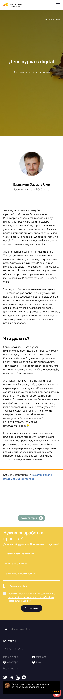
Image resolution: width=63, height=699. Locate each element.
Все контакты (10, 668)
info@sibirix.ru (11, 656)
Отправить (32, 608)
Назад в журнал (50, 19)
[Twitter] (5, 677)
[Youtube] (18, 678)
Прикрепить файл (19, 586)
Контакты (9, 641)
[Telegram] (11, 677)
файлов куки (37, 687)
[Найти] (6, 629)
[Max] (24, 678)
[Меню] (58, 4)
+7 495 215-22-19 (13, 648)
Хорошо (54, 691)
